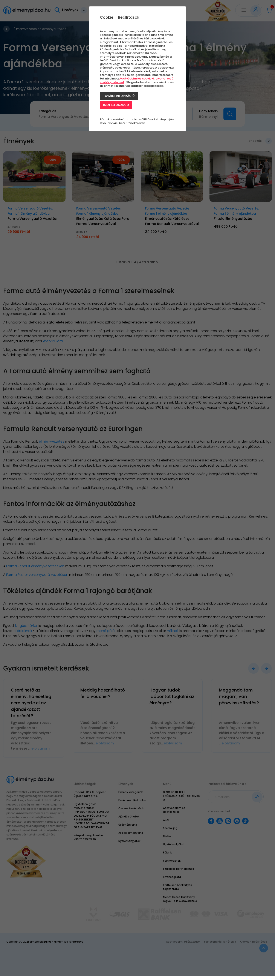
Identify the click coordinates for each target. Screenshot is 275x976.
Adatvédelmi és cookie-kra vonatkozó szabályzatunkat (136, 80)
